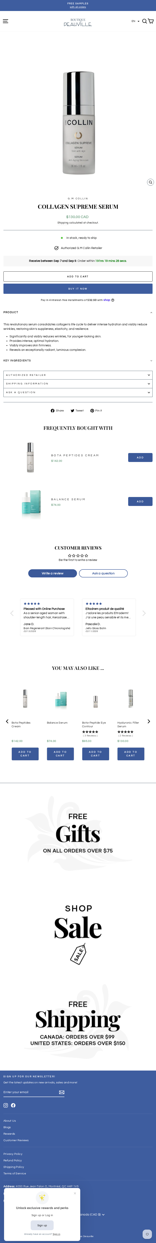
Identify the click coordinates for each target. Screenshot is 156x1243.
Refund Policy (12, 1160)
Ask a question (21, 392)
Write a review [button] (52, 573)
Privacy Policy (12, 1154)
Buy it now (78, 289)
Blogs (7, 1127)
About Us (9, 1120)
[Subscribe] (61, 1092)
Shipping (63, 223)
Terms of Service (14, 1173)
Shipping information (27, 383)
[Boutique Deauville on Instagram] (5, 1105)
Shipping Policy (13, 1167)
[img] (47, 603)
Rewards (9, 1133)
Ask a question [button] (103, 573)
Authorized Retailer (26, 375)
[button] (135, 21)
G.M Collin (78, 198)
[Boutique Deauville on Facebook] (13, 1105)
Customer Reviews (16, 1140)
